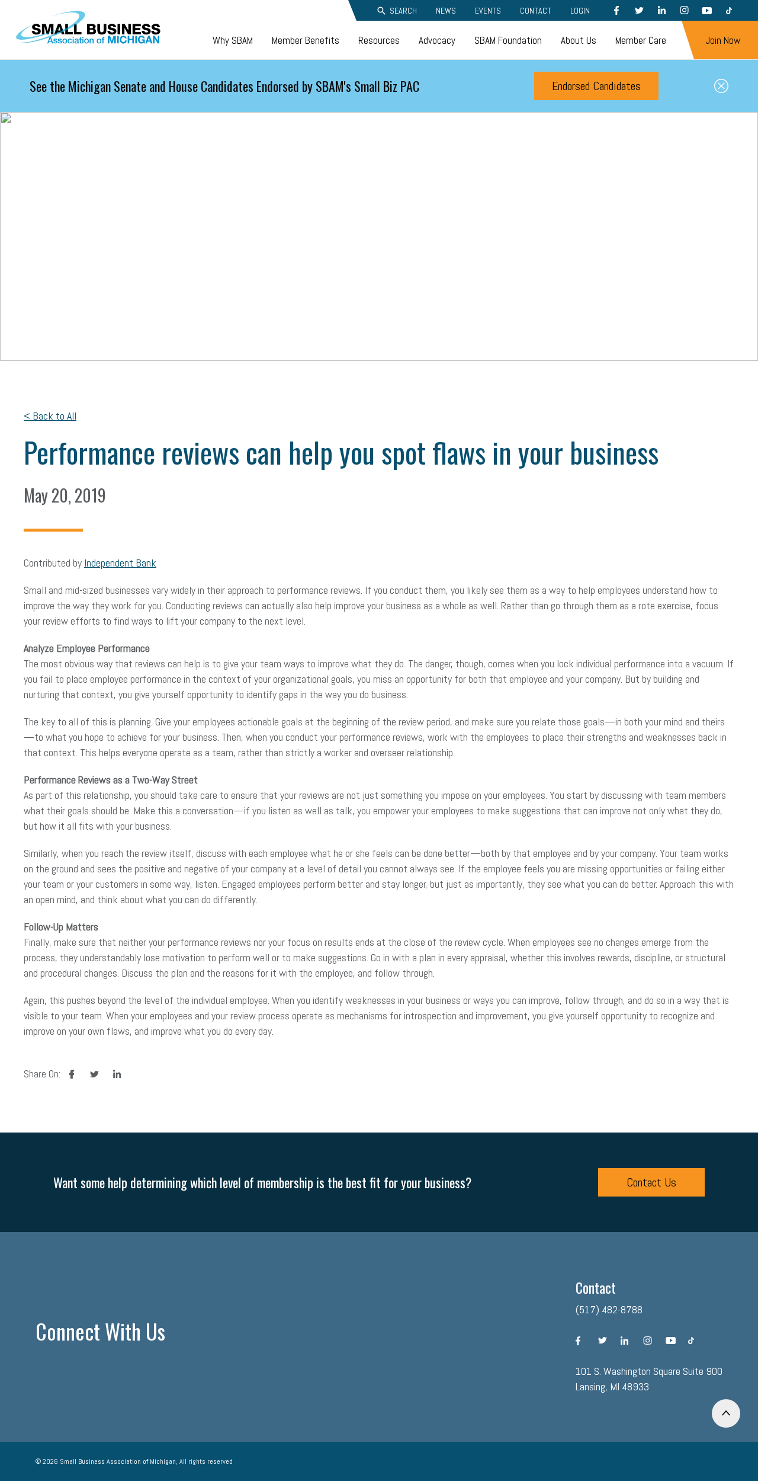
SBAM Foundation (508, 40)
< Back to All (50, 416)
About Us (578, 40)
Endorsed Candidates (596, 86)
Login (580, 10)
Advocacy (437, 40)
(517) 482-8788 (609, 1309)
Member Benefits (305, 40)
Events (488, 10)
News (446, 10)
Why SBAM (233, 40)
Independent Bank (120, 563)
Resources (379, 40)
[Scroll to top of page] (726, 1413)
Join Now (722, 40)
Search (403, 10)
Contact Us (651, 1182)
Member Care (640, 40)
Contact (535, 10)
